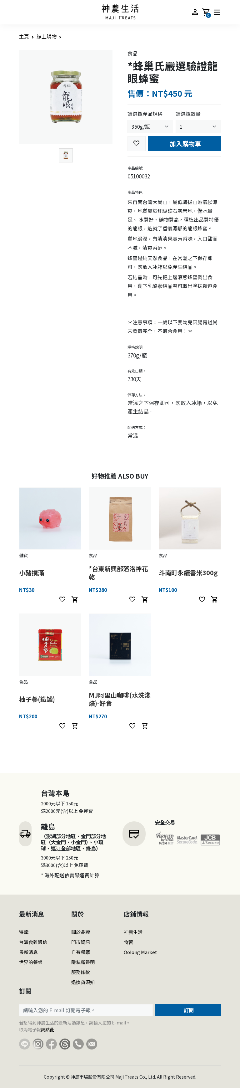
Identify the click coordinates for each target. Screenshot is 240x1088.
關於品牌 (80, 932)
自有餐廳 (80, 952)
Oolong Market (140, 952)
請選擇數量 (188, 113)
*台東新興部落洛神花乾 (118, 572)
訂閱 (188, 1010)
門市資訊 (80, 942)
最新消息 (28, 952)
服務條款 (80, 972)
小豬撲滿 (31, 572)
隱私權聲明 (83, 962)
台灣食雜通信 (33, 942)
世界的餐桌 (30, 962)
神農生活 (133, 932)
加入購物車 (184, 143)
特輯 (23, 932)
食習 (128, 942)
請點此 (47, 1029)
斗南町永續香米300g (188, 572)
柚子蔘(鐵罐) (37, 699)
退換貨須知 (83, 982)
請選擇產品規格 (145, 113)
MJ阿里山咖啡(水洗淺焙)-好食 (120, 699)
